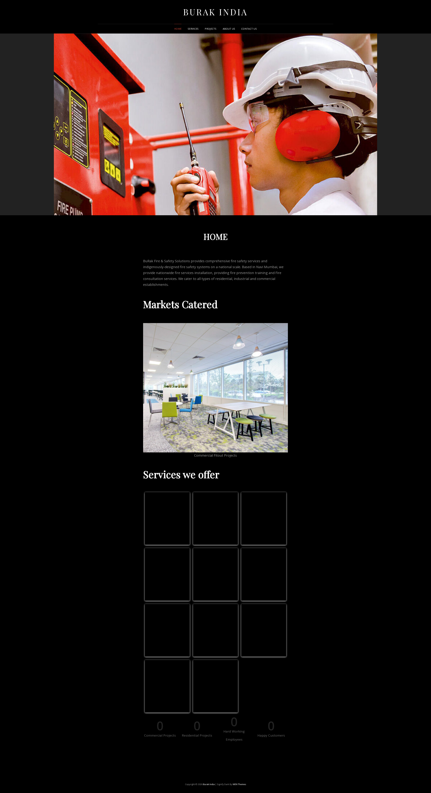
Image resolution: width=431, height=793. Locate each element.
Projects (210, 28)
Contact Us (249, 28)
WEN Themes (239, 784)
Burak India (215, 12)
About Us (229, 28)
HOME (177, 28)
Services (193, 28)
